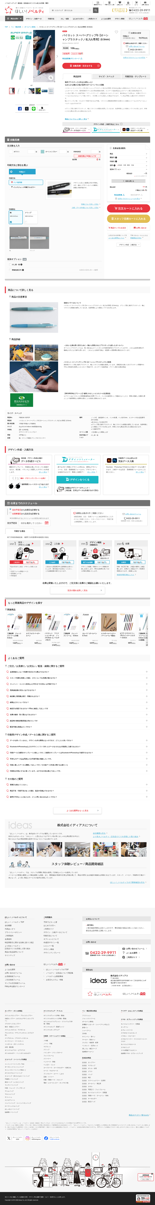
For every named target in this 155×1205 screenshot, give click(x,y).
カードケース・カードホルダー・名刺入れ (57, 1067)
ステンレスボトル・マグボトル (15, 1030)
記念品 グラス (87, 1071)
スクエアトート (10, 1100)
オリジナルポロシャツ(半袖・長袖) (55, 1018)
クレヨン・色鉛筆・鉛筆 (90, 1042)
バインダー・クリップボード (53, 1052)
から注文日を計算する (25, 513)
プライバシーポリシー (13, 932)
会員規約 (8, 939)
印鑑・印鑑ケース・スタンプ (53, 1080)
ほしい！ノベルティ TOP (14, 922)
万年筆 (84, 1033)
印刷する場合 (19, 531)
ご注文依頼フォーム (12, 979)
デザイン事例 (119, 18)
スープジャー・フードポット (14, 1041)
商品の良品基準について (14, 952)
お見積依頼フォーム (12, 976)
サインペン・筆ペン (88, 1036)
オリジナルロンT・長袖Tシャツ (54, 1027)
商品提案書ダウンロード (71, 58)
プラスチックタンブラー (13, 1024)
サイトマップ (10, 955)
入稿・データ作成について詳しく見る (85, 207)
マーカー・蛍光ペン (88, 1039)
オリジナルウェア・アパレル (53, 1011)
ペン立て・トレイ (49, 1065)
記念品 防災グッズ (88, 1101)
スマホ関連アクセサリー (129, 1050)
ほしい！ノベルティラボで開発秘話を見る (127, 882)
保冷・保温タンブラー (12, 1027)
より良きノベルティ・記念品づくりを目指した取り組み (115, 836)
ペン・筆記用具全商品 (89, 1011)
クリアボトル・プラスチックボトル (16, 1038)
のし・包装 (65, 18)
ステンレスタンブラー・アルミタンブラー (18, 1015)
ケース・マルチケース (51, 1070)
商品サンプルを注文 (118, 227)
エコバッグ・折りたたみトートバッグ (17, 1076)
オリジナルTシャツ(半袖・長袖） (54, 1015)
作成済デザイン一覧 (51, 942)
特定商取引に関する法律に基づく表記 (19, 942)
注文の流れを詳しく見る (78, 590)
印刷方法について (50, 935)
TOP (6, 27)
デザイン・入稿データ (34, 18)
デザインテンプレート (52, 952)
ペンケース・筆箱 (49, 1062)
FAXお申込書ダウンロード (15, 986)
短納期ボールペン (88, 1051)
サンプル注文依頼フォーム (15, 983)
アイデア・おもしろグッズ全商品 (132, 1011)
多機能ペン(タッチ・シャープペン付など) (95, 1024)
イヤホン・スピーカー (128, 1036)
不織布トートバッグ (11, 1079)
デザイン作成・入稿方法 (128, 244)
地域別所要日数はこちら (125, 574)
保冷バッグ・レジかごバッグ (14, 1082)
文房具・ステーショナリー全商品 (54, 1036)
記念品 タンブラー (88, 1062)
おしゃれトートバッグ (12, 1109)
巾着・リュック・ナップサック (15, 1088)
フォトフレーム (49, 1055)
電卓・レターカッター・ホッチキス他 (56, 1083)
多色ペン (85, 1027)
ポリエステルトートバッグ (13, 1073)
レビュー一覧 (49, 946)
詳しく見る (43, 472)
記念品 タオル (87, 1086)
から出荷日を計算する (25, 509)
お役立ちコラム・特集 (54, 979)
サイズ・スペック (106, 76)
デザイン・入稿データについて (55, 932)
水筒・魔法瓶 (9, 1047)
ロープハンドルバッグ (12, 1106)
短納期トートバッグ (11, 1112)
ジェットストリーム (88, 1018)
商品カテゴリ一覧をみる (139, 1115)
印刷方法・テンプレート (136, 76)
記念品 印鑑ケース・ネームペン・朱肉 (95, 1095)
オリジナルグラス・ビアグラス (15, 1050)
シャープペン (86, 1030)
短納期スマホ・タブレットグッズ (132, 1053)
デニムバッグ (9, 1091)
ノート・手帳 (48, 1043)
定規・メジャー (49, 1077)
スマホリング (125, 1047)
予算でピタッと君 (50, 922)
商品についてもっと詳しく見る (76, 119)
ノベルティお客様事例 (54, 976)
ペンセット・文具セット (90, 1045)
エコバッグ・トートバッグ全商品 (16, 1059)
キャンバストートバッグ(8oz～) (15, 1070)
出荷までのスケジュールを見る (134, 57)
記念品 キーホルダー (89, 1098)
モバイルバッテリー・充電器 (130, 1024)
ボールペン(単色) (30, 27)
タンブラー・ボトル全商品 (13, 1011)
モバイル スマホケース (128, 1044)
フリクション (86, 1015)
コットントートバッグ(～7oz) (14, 1064)
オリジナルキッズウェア (52, 1030)
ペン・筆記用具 (16, 27)
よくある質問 (106, 18)
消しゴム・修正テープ (89, 1048)
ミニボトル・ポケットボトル (14, 1044)
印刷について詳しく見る (89, 204)
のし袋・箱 (16, 264)
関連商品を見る (135, 238)
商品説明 (77, 76)
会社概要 (8, 925)
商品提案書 (118, 195)
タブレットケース (127, 1030)
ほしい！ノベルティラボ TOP (57, 969)
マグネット (47, 1046)
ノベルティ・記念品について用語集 (59, 973)
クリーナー (47, 1058)
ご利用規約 (9, 935)
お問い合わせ (141, 227)
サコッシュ (8, 1097)
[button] (57, 56)
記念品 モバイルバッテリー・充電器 (94, 1092)
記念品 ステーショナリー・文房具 (93, 1080)
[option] (16, 628)
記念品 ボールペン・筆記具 (91, 1083)
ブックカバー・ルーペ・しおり (54, 1074)
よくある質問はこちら (116, 238)
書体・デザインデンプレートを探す (33, 478)
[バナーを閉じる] (152, 1173)
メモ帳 (46, 1040)
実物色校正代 (16, 270)
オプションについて (51, 939)
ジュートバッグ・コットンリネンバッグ (18, 1103)
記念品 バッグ (87, 1074)
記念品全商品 (86, 1057)
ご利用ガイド (92, 18)
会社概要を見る (99, 833)
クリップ (46, 1049)
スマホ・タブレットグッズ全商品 (132, 1019)
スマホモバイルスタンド (129, 1033)
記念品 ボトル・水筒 (89, 1068)
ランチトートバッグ (11, 1085)
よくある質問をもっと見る (77, 810)
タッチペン (124, 1027)
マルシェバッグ (10, 1094)
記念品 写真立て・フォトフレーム (93, 1089)
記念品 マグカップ (88, 1065)
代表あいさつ (10, 929)
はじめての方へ (78, 18)
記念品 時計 (86, 1077)
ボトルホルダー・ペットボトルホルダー (18, 1053)
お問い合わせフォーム (137, 46)
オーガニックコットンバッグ (14, 1067)
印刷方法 (51, 18)
